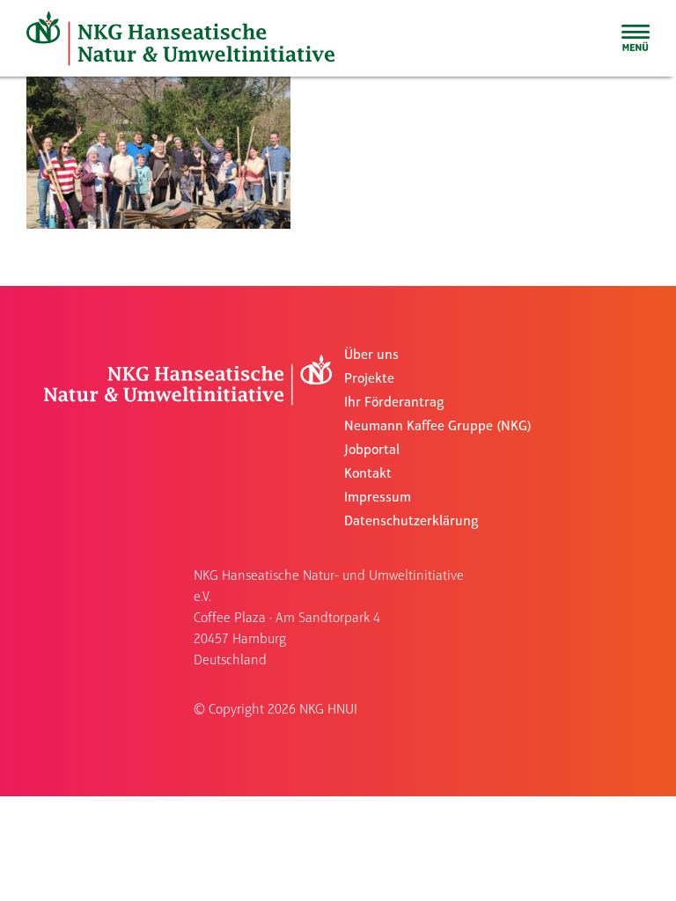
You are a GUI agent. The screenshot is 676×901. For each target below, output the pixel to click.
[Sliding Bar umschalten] (635, 38)
